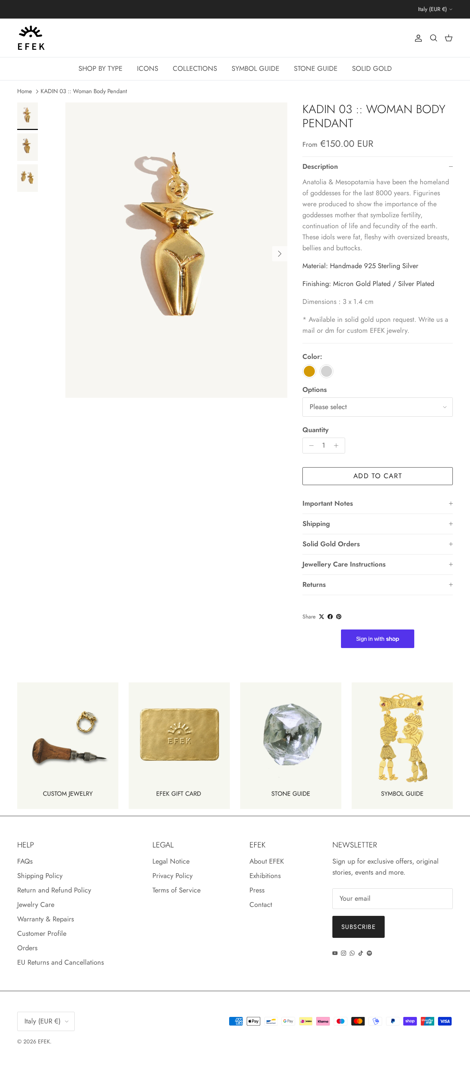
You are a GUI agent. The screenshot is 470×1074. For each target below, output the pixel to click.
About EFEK (266, 861)
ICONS (147, 69)
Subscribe (358, 926)
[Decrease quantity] (309, 445)
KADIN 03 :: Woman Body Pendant (84, 91)
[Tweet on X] (321, 616)
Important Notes (327, 503)
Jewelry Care (35, 905)
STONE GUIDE (316, 69)
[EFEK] (31, 37)
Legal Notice (171, 861)
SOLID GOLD (372, 69)
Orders (27, 948)
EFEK (44, 1041)
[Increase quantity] (338, 445)
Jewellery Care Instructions (344, 564)
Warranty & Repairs (45, 919)
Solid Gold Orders (331, 544)
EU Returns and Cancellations (60, 962)
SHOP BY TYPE (100, 69)
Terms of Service (176, 890)
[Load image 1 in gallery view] (176, 250)
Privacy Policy (172, 876)
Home (24, 91)
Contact (260, 905)
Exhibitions (265, 876)
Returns (314, 585)
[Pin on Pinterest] (338, 616)
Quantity (315, 430)
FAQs (25, 861)
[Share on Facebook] (330, 616)
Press (257, 890)
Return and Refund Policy (54, 890)
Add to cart (377, 476)
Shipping (316, 524)
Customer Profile (41, 934)
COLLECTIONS (195, 69)
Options (314, 390)
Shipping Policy (40, 876)
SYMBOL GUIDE (255, 69)
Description (320, 167)
